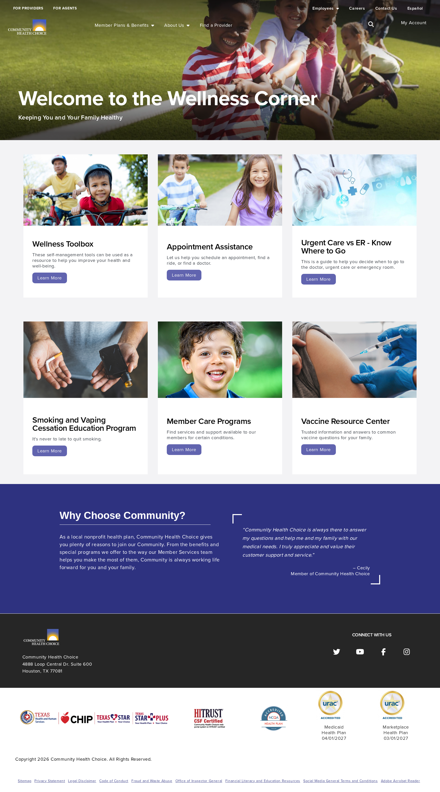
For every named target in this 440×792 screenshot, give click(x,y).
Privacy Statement (49, 781)
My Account (414, 22)
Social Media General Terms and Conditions (340, 781)
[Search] (371, 24)
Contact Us (386, 8)
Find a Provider (216, 25)
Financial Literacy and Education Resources (262, 781)
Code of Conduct (113, 781)
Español (415, 8)
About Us (174, 25)
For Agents (65, 8)
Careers (357, 8)
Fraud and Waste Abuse (151, 781)
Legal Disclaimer (82, 781)
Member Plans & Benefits (122, 25)
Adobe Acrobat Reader (400, 781)
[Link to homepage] (27, 27)
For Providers (28, 8)
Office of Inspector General (198, 781)
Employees (323, 8)
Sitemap (24, 781)
